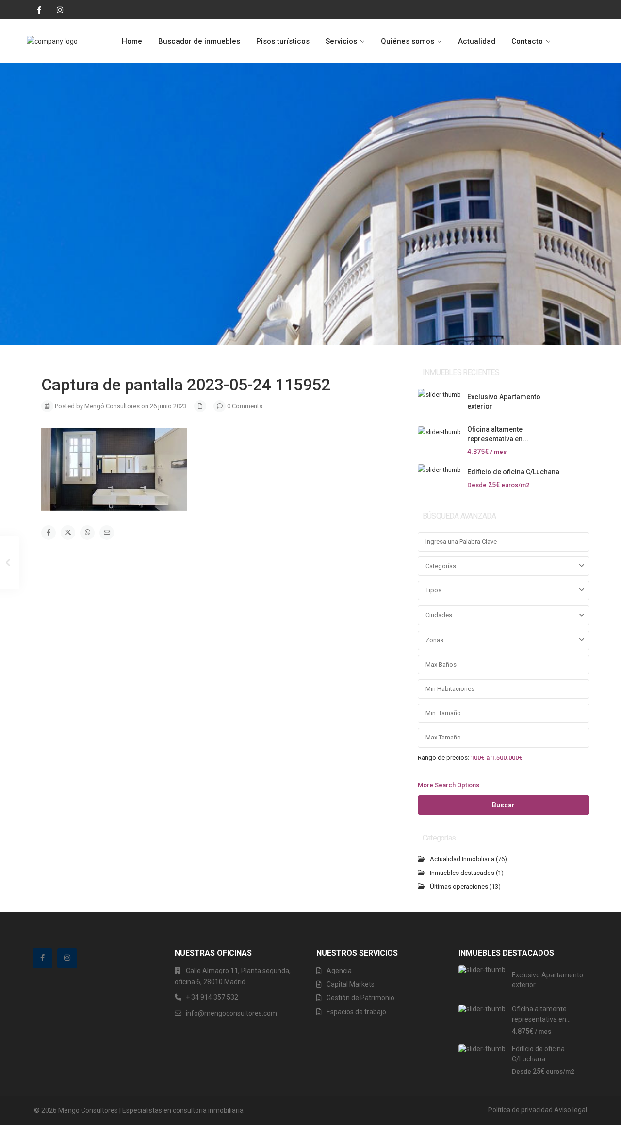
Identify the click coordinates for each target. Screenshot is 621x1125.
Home (132, 41)
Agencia (339, 970)
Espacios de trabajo (356, 1012)
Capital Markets (351, 984)
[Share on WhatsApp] (87, 532)
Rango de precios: (443, 757)
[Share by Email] (106, 532)
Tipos (433, 590)
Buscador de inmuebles (199, 41)
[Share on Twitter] (68, 532)
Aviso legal (570, 1110)
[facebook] (37, 9)
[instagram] (56, 9)
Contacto (527, 41)
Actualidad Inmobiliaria (462, 859)
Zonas (434, 640)
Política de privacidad (520, 1110)
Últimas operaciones (459, 886)
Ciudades (438, 615)
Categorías (440, 566)
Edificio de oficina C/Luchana (513, 472)
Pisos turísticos (283, 41)
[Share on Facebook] (48, 532)
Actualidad (476, 41)
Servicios (341, 41)
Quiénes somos (407, 41)
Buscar (503, 805)
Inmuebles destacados (462, 872)
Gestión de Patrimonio (360, 998)
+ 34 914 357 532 (212, 997)
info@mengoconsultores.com (231, 1013)
